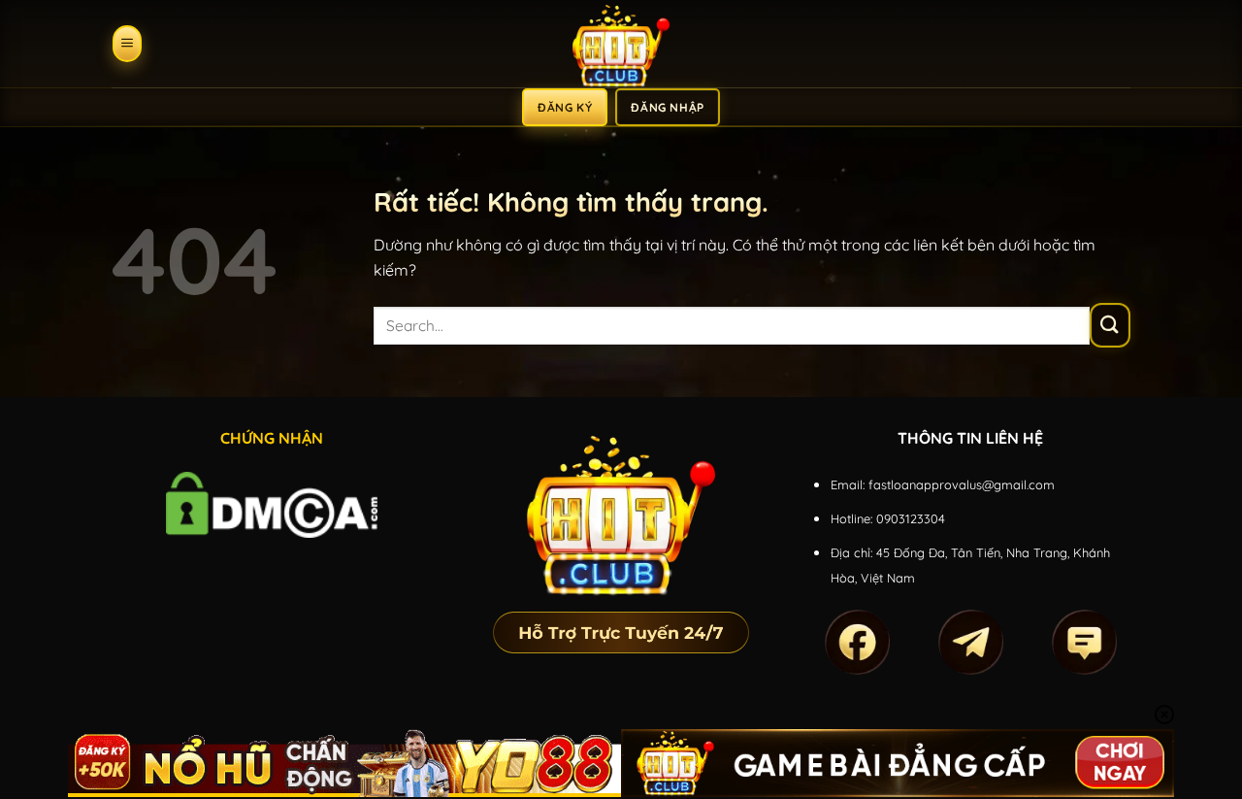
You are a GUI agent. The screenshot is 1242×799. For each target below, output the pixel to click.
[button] (127, 43)
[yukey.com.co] (621, 43)
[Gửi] (1110, 325)
